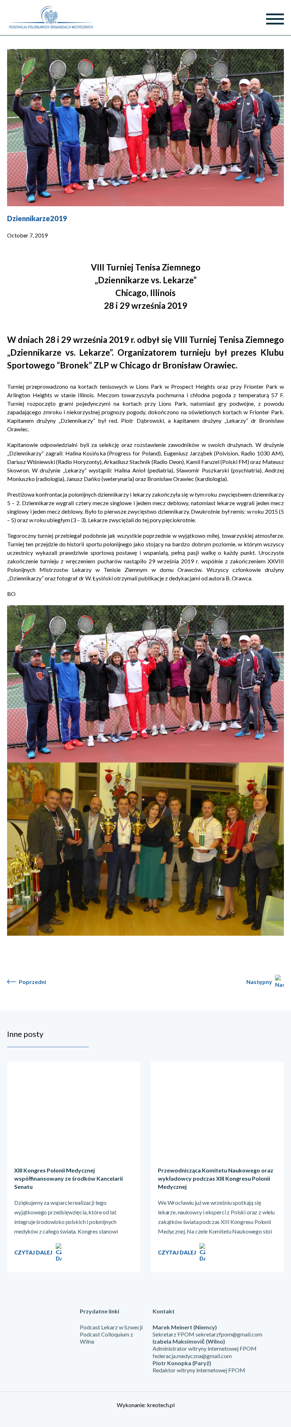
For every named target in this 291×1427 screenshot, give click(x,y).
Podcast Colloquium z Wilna (106, 1338)
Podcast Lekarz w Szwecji (111, 1327)
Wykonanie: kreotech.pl (146, 1404)
